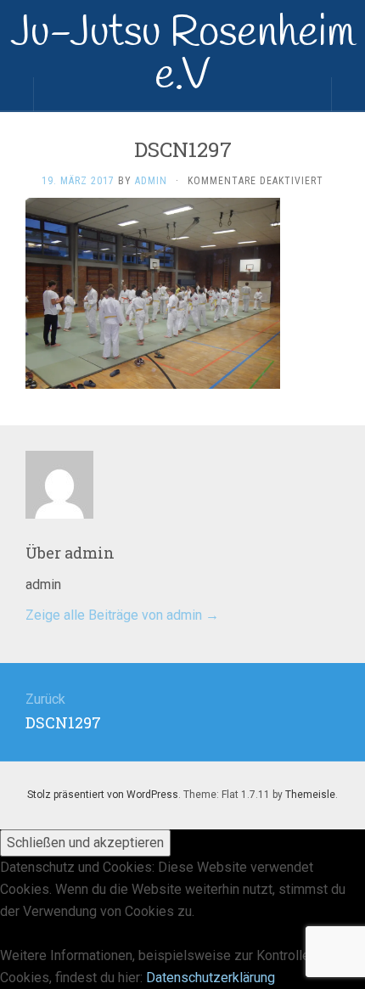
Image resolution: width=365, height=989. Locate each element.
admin (151, 181)
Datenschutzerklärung (210, 977)
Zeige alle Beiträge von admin (122, 615)
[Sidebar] (17, 94)
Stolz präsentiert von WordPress (102, 795)
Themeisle (310, 795)
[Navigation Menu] (348, 94)
